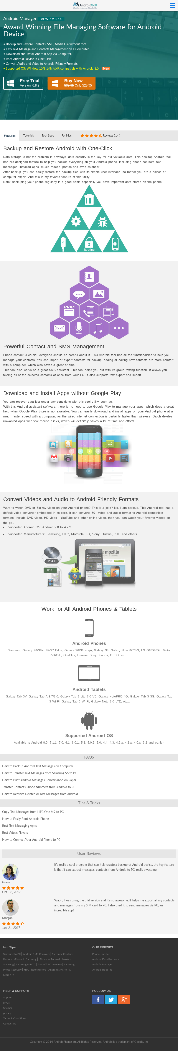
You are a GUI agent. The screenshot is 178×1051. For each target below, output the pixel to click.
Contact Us (9, 1023)
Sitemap (8, 1008)
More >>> (9, 975)
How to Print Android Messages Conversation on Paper (39, 780)
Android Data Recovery (105, 959)
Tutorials (28, 135)
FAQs (6, 1002)
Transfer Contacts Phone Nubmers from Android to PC (38, 787)
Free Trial (30, 82)
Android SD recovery (50, 964)
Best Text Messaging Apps (19, 825)
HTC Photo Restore (35, 969)
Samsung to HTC (26, 964)
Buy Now (78, 82)
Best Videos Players (15, 832)
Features (9, 135)
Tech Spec (48, 135)
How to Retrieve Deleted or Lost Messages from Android (40, 794)
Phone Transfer (100, 954)
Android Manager (102, 964)
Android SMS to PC (59, 969)
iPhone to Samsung (25, 959)
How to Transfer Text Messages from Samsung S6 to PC (39, 773)
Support (8, 997)
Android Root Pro (102, 969)
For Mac (66, 135)
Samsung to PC (12, 954)
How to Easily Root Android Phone (25, 819)
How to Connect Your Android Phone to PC (31, 839)
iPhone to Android (50, 959)
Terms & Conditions (14, 1018)
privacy (7, 1013)
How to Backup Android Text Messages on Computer (37, 766)
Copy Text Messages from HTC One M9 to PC (33, 812)
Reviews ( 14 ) (111, 135)
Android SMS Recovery (36, 954)
